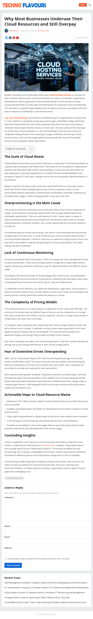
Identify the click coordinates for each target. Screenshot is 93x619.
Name (7, 526)
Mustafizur (13, 30)
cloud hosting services (15, 478)
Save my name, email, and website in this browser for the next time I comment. (38, 559)
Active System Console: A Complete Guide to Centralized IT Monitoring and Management (44, 592)
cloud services (49, 445)
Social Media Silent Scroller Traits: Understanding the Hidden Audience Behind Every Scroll (45, 602)
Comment (9, 497)
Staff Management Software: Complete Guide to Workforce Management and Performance (45, 582)
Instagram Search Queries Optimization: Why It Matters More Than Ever (37, 597)
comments (83, 38)
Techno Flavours (49, 614)
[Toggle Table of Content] (29, 149)
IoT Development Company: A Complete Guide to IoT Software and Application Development (46, 587)
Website (8, 548)
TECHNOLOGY (43, 30)
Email (7, 537)
